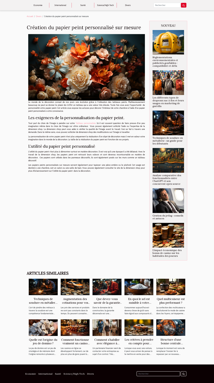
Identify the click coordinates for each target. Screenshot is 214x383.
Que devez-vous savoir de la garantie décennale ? (107, 302)
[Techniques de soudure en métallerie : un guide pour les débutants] (168, 122)
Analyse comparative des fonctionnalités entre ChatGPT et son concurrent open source (167, 179)
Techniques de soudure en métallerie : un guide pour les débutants (168, 140)
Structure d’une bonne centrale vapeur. (170, 343)
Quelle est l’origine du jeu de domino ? (43, 341)
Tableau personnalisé (85, 123)
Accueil (30, 16)
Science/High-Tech (105, 5)
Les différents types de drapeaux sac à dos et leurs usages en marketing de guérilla (168, 102)
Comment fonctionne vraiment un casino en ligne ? (75, 343)
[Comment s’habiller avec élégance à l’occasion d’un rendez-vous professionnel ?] (107, 327)
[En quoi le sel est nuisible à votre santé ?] (138, 287)
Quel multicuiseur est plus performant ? (171, 300)
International (60, 5)
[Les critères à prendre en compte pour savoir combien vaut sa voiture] (138, 327)
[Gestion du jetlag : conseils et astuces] (168, 200)
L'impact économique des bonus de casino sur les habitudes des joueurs (167, 253)
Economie (38, 5)
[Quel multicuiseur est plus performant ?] (170, 287)
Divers (128, 5)
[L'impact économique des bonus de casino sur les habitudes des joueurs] (168, 235)
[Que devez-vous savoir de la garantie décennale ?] (107, 287)
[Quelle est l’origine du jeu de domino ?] (43, 327)
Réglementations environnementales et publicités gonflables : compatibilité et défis (165, 61)
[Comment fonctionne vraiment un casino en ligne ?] (75, 327)
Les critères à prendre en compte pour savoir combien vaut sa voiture (139, 345)
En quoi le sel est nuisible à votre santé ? (139, 302)
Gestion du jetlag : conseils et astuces (168, 217)
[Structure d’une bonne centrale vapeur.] (170, 327)
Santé (83, 5)
